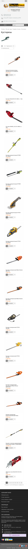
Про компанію (4, 507)
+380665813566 (16, 535)
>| (21, 482)
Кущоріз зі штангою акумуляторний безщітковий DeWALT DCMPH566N (13, 444)
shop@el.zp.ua (7, 529)
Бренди (13, 547)
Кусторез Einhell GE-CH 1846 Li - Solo (14, 98)
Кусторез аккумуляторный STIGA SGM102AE (13, 213)
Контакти (9, 547)
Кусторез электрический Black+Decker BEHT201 (14, 270)
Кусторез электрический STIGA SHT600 (13, 357)
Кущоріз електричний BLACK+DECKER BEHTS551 (12, 415)
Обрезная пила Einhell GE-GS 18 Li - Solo (14, 472)
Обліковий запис (5, 494)
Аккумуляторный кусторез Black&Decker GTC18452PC (12, 71)
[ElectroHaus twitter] (22, 546)
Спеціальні (18, 547)
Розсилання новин (5, 501)
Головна (3, 29)
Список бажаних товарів (6, 499)
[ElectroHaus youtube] (26, 546)
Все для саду (9, 29)
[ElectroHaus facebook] (24, 546)
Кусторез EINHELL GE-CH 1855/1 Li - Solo (14, 127)
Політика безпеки (5, 511)
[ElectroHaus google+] (20, 546)
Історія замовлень (5, 497)
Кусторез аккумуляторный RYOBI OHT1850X (13, 156)
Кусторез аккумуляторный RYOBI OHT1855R (13, 184)
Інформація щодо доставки (7, 509)
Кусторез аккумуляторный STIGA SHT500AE (13, 242)
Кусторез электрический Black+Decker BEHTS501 (14, 299)
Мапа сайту (24, 547)
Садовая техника (16, 29)
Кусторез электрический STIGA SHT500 (13, 328)
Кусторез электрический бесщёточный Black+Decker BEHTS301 (12, 385)
